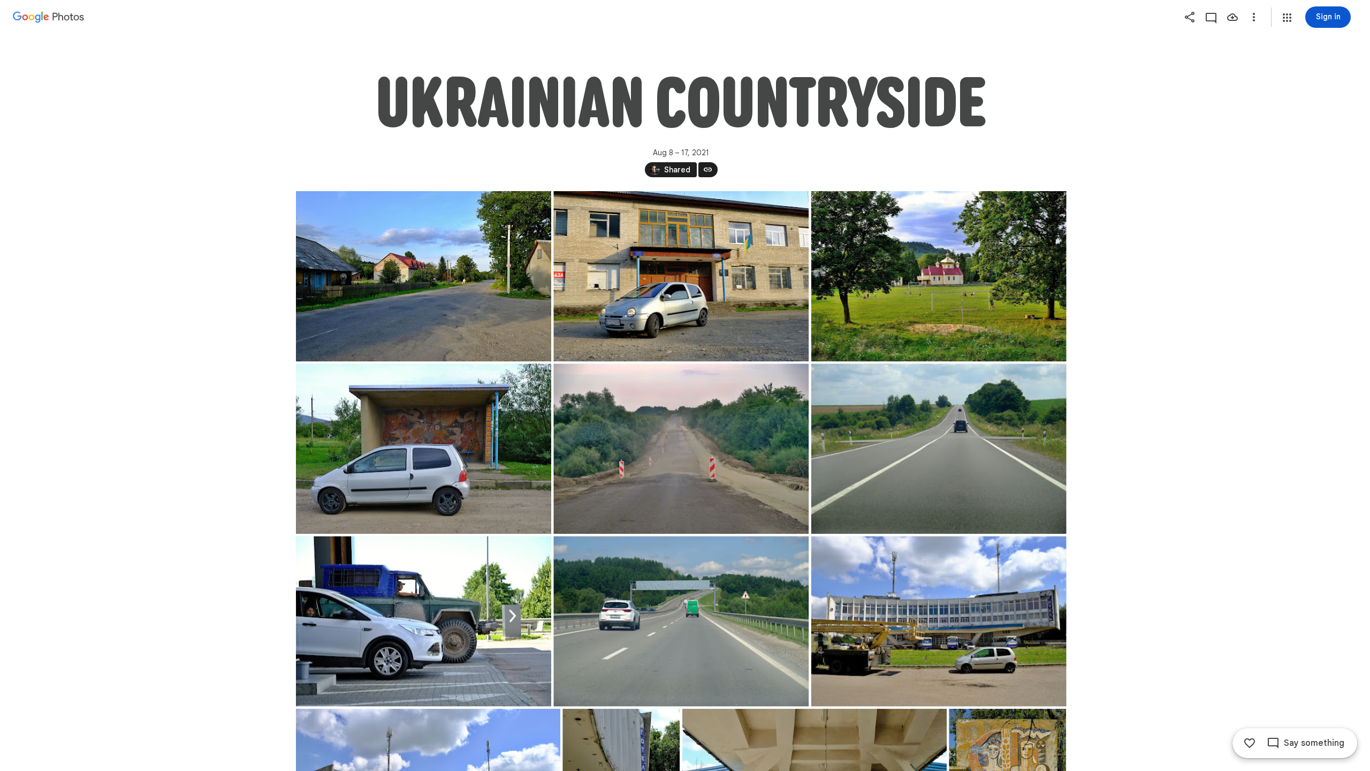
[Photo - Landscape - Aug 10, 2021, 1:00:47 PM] (423, 621)
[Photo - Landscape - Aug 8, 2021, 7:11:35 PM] (938, 276)
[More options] (1254, 17)
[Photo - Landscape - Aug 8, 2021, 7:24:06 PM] (423, 449)
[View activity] (1211, 17)
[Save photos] (1232, 17)
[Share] (1189, 17)
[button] (1287, 17)
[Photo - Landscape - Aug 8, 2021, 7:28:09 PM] (681, 449)
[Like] (1249, 743)
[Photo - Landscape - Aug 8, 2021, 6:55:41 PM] (681, 276)
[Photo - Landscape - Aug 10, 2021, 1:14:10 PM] (681, 621)
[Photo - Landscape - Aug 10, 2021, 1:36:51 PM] (938, 621)
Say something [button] (1314, 743)
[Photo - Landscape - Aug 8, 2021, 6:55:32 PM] (423, 276)
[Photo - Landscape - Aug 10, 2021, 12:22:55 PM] (938, 449)
